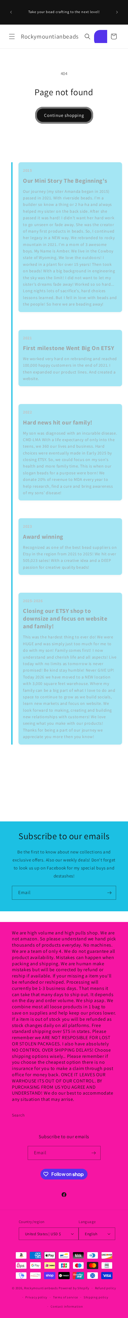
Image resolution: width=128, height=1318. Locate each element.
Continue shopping (64, 115)
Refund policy (105, 1288)
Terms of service (65, 1297)
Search (18, 1115)
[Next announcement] (117, 12)
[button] (11, 36)
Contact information (67, 1306)
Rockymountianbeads (41, 1288)
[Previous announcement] (11, 12)
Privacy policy (36, 1297)
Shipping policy (96, 1297)
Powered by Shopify (74, 1288)
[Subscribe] (109, 893)
